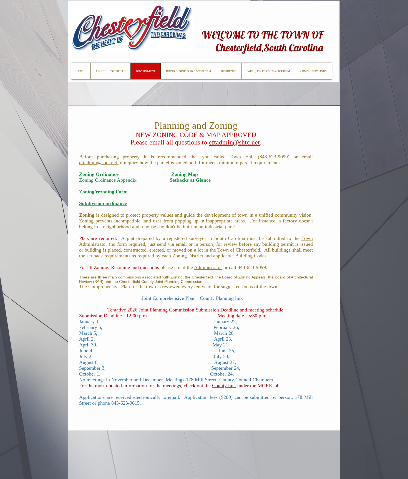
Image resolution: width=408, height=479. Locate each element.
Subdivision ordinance (103, 203)
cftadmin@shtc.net (234, 142)
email (173, 397)
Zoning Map (184, 174)
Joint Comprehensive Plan (169, 298)
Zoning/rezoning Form (103, 191)
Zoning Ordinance (99, 174)
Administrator (208, 267)
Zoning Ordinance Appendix (108, 180)
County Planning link (221, 298)
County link (224, 385)
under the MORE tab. (258, 385)
